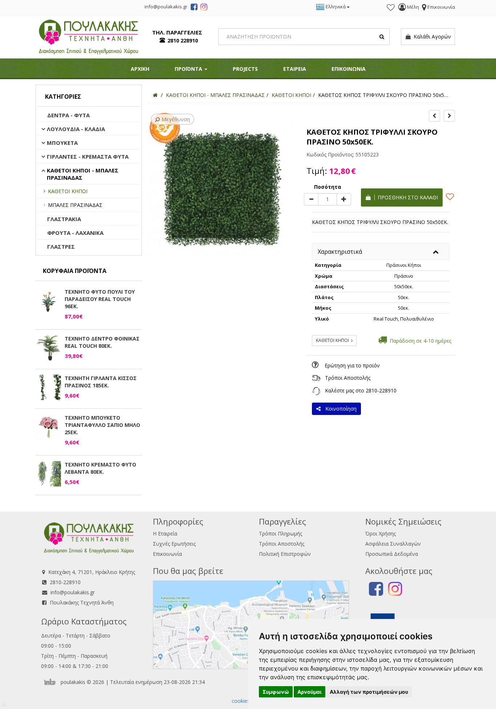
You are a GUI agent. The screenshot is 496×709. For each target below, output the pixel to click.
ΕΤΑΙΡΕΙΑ (294, 68)
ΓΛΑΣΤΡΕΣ (61, 246)
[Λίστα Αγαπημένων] (391, 7)
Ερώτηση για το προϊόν (352, 365)
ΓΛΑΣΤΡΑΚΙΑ (64, 219)
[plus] (344, 199)
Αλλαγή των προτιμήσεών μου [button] (369, 692)
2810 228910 (182, 40)
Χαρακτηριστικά (340, 252)
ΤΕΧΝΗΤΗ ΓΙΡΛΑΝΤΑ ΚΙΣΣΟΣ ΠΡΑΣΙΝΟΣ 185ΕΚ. (101, 382)
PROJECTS (245, 68)
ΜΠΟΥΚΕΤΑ (62, 142)
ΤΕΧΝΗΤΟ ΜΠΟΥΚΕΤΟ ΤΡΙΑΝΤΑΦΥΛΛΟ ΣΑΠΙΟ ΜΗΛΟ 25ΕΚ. (102, 425)
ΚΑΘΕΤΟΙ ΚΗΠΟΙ (68, 191)
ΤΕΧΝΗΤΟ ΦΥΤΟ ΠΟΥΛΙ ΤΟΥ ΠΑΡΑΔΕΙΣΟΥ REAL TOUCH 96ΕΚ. (100, 299)
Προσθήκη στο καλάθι (406, 197)
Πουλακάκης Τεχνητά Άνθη (82, 602)
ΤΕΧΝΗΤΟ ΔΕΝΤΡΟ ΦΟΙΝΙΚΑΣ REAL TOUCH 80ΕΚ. (102, 342)
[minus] (311, 199)
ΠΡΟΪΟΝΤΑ (189, 68)
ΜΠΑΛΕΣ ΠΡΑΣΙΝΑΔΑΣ (75, 204)
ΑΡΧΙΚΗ (140, 68)
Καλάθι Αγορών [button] (431, 36)
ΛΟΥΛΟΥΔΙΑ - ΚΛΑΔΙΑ (76, 129)
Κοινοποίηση (339, 408)
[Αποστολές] (316, 377)
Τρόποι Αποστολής (347, 377)
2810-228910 (381, 390)
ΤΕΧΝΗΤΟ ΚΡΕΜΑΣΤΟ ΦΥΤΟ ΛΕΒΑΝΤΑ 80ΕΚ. (100, 468)
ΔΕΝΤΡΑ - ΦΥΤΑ (68, 115)
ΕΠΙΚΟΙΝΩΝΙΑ (349, 68)
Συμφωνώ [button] (276, 692)
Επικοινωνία (167, 553)
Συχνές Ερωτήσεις (174, 543)
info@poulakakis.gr (72, 592)
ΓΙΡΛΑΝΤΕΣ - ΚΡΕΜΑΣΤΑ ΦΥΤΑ (88, 156)
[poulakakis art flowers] (194, 8)
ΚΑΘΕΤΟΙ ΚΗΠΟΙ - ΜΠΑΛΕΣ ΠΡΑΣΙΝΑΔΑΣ (82, 174)
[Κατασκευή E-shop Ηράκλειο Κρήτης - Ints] (51, 682)
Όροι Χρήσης (380, 533)
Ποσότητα (327, 186)
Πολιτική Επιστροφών (285, 553)
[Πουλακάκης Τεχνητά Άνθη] (88, 36)
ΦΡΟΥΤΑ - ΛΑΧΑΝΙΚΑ (75, 232)
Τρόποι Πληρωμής (280, 533)
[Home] (155, 94)
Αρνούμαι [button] (309, 692)
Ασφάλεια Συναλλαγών (393, 543)
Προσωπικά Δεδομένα (391, 553)
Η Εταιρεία (165, 533)
